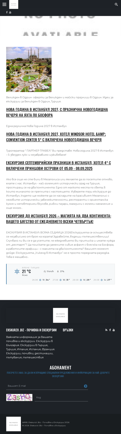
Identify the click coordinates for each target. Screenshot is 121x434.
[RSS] (106, 330)
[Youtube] (114, 330)
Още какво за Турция (56, 28)
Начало (17, 28)
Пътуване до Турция (34, 28)
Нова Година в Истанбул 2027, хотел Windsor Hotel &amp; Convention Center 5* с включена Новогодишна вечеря (56, 136)
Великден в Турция (78, 28)
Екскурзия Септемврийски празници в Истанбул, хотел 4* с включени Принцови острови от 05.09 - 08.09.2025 (58, 165)
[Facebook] (110, 330)
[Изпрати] (85, 386)
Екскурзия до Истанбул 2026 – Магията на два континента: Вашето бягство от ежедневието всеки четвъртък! (58, 218)
